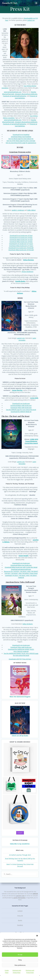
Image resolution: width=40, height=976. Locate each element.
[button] (37, 936)
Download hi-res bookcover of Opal (21, 236)
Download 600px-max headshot (21, 137)
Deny (20, 960)
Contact (20, 911)
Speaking (20, 925)
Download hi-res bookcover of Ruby (21, 238)
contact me (30, 20)
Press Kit (20, 916)
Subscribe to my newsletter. (20, 844)
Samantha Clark (9, 3)
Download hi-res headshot (21, 135)
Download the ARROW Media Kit (21, 412)
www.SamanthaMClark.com (12, 92)
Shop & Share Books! (20, 742)
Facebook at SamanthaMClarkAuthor (14, 96)
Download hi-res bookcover (21, 403)
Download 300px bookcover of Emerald (21, 250)
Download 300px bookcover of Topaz (21, 246)
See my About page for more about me (20, 139)
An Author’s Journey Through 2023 (20, 855)
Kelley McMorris (28, 624)
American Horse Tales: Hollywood (20, 582)
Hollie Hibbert (31, 210)
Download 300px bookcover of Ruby (21, 242)
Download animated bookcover (21, 569)
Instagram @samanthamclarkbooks (26, 94)
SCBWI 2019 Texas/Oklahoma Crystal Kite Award (31, 441)
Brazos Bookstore (27, 272)
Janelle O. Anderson (18, 210)
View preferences (20, 965)
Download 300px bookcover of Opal (21, 240)
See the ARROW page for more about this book (21, 410)
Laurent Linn (21, 338)
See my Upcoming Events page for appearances (21, 143)
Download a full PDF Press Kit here (20, 659)
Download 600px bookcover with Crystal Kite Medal (21, 567)
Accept (20, 954)
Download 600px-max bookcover (21, 565)
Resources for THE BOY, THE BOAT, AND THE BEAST (21, 571)
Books (20, 920)
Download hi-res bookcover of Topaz (21, 244)
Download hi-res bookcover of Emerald (21, 248)
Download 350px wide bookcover (21, 408)
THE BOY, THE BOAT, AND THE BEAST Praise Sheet (21, 573)
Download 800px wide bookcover (21, 405)
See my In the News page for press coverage (21, 141)
